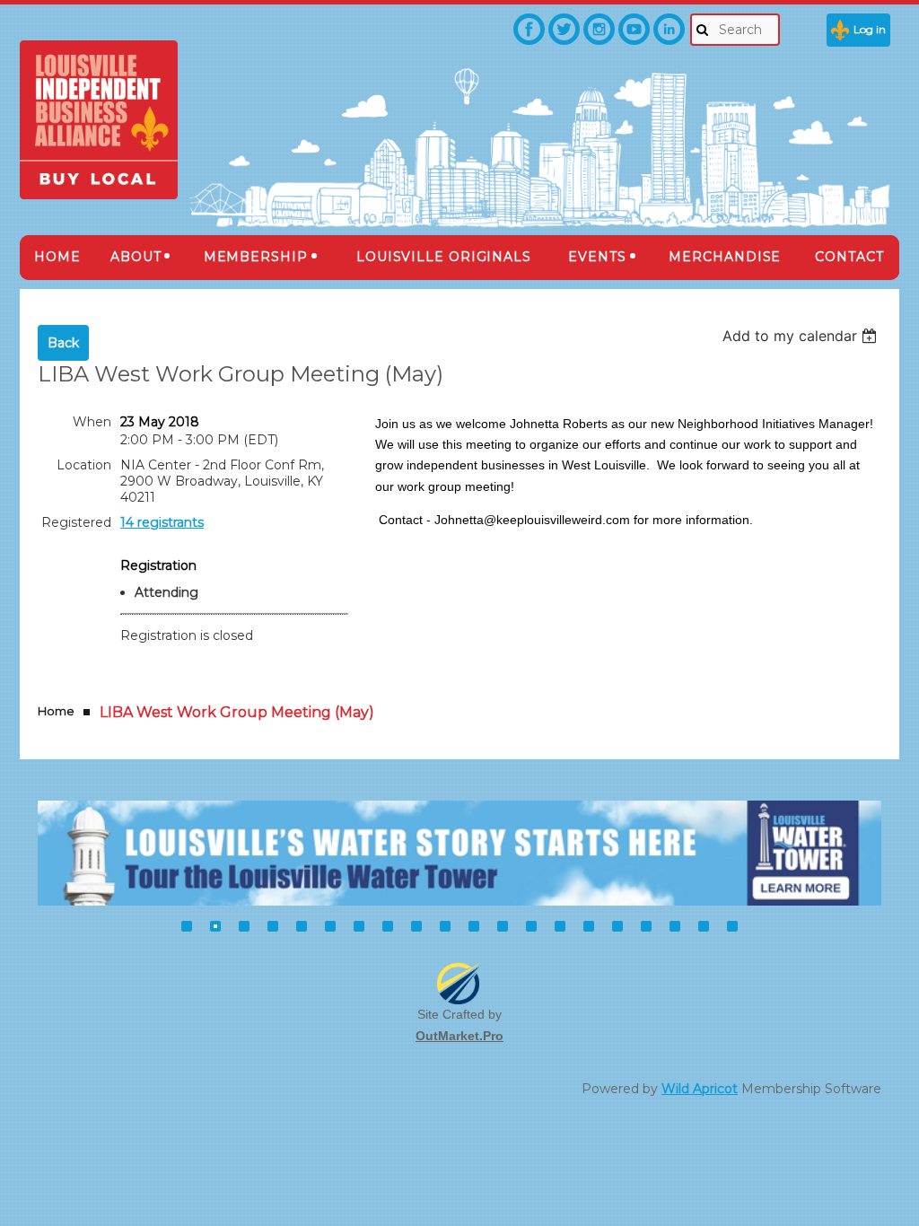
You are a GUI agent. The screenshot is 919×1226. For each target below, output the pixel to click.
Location (84, 465)
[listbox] (801, 335)
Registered (76, 522)
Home (56, 711)
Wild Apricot (699, 1089)
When (92, 422)
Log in (869, 29)
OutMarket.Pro (459, 1036)
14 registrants (162, 522)
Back (63, 343)
